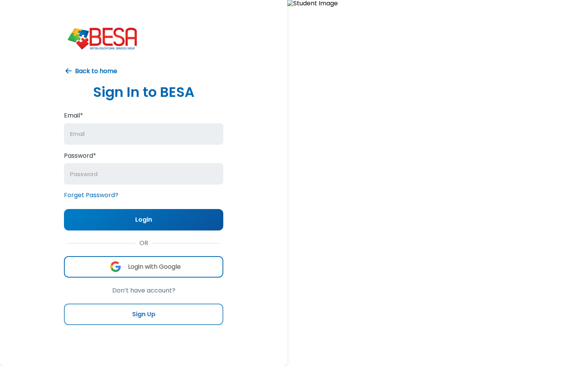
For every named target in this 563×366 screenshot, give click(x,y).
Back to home (96, 71)
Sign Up (143, 314)
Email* (73, 116)
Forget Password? (91, 195)
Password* (80, 156)
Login (143, 219)
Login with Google (154, 266)
